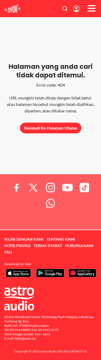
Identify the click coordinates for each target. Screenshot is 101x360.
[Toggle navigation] (91, 8)
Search (65, 8)
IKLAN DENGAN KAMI (23, 239)
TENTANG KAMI (61, 239)
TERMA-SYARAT (48, 245)
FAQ (8, 252)
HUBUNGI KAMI (79, 245)
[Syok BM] (12, 8)
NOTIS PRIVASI (17, 245)
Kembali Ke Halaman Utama (50, 127)
